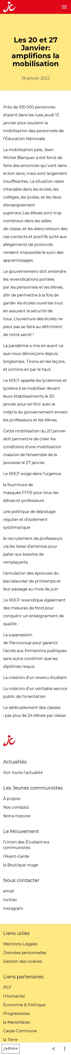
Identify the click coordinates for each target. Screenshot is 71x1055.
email (8, 891)
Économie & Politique (24, 1004)
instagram (13, 908)
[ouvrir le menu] (64, 6)
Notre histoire (16, 816)
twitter (10, 899)
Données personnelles (24, 952)
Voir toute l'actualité (23, 772)
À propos (11, 798)
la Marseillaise (16, 1022)
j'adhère (10, 1048)
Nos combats (16, 807)
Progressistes (16, 1013)
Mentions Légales (20, 944)
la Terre (10, 1039)
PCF (7, 987)
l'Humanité (14, 996)
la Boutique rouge (20, 865)
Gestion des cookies (22, 961)
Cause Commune (20, 1031)
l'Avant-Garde (16, 856)
